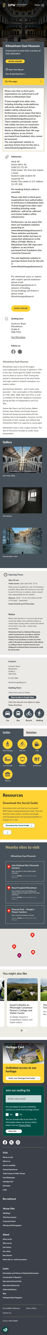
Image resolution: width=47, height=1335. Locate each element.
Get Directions (18, 337)
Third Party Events (9, 1217)
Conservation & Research (12, 1277)
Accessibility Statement (11, 1308)
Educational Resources (11, 1285)
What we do (7, 1239)
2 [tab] (25, 1030)
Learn (6, 1268)
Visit (5, 1153)
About (6, 1234)
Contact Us (7, 1313)
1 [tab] (22, 1030)
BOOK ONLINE (15, 61)
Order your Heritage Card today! (21, 1078)
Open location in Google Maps (22, 697)
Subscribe (12, 1131)
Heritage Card (8, 1182)
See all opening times (15, 74)
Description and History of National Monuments (21, 1273)
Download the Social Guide (17, 825)
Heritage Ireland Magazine (12, 1298)
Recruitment (9, 1199)
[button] (19, 955)
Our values (7, 1251)
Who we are (7, 1243)
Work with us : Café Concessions (15, 1259)
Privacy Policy (25, 1125)
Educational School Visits (12, 1281)
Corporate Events (9, 1221)
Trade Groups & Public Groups (14, 1173)
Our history (7, 1247)
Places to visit (8, 1157)
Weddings (6, 1213)
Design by (10, 1321)
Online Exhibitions (10, 1289)
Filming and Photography (12, 1225)
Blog (4, 1293)
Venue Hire (9, 1208)
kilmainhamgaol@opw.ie (17, 682)
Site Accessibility (9, 1165)
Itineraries (6, 1186)
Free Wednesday (9, 1178)
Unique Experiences (10, 1169)
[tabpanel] (22, 1002)
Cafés (5, 1190)
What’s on (6, 1161)
